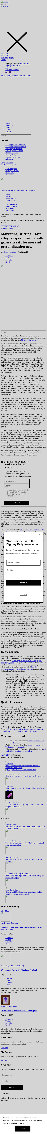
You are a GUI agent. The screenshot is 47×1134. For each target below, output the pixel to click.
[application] (23, 1124)
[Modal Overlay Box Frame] (23, 567)
